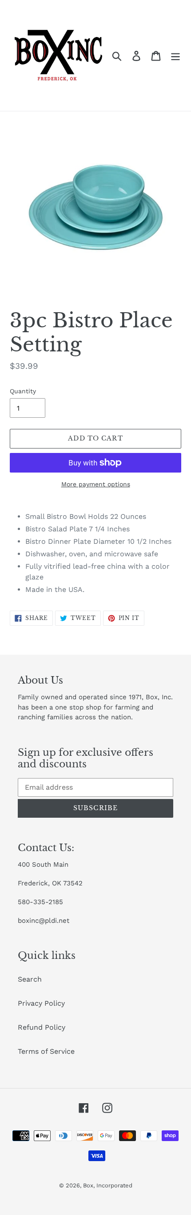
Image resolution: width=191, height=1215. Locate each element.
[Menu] (175, 55)
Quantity (23, 391)
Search (30, 979)
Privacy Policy (41, 1003)
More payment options (95, 484)
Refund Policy (41, 1027)
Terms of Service (46, 1051)
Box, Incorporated (107, 1185)
